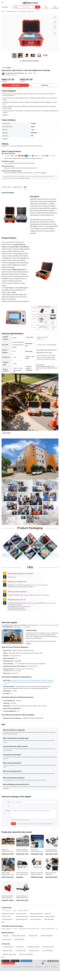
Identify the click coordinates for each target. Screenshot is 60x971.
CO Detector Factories (8, 947)
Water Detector (20, 947)
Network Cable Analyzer (47, 935)
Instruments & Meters (11, 11)
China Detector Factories (33, 947)
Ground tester (47, 913)
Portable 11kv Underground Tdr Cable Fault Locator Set (7, 851)
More (3, 957)
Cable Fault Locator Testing (9, 954)
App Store (5, 961)
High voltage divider (49, 919)
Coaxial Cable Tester (19, 939)
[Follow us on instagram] (53, 961)
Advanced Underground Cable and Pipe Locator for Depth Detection (22, 897)
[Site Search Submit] (37, 7)
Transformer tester (6, 916)
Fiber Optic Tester (7, 939)
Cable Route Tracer (25, 682)
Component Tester (33, 935)
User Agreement (38, 966)
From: (8, 802)
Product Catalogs (23, 910)
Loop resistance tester (7, 919)
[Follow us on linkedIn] (43, 963)
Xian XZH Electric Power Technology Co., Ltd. (16, 73)
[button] (2, 2)
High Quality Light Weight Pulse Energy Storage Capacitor (8, 897)
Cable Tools (5, 935)
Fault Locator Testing (47, 950)
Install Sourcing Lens (9, 963)
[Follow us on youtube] (55, 961)
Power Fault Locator (34, 950)
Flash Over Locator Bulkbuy (26, 954)
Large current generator (36, 919)
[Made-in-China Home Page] (30, 2)
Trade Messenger (26, 961)
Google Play (15, 961)
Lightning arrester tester (22, 919)
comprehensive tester (21, 913)
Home (3, 11)
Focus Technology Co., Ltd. (19, 966)
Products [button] (16, 7)
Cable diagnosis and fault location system (12, 913)
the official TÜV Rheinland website (47, 625)
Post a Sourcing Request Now (45, 823)
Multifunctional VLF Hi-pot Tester (20, 680)
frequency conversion (49, 916)
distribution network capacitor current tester (37, 916)
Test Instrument (22, 11)
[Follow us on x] (50, 961)
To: (9, 806)
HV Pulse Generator (35, 680)
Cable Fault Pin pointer (14, 682)
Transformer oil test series (22, 916)
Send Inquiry (15, 85)
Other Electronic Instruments (19, 935)
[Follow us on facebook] (48, 961)
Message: (8, 810)
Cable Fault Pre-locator (36, 682)
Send (13, 823)
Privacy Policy (54, 966)
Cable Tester (31, 11)
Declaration (46, 966)
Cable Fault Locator (7, 950)
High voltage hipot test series (37, 913)
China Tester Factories (47, 947)
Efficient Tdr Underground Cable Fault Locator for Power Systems (37, 874)
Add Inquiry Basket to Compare (30, 61)
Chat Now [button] (45, 85)
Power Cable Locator (21, 950)
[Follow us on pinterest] (57, 961)
